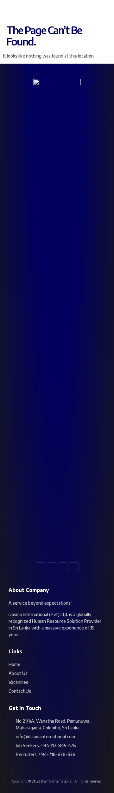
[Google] (74, 567)
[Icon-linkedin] (62, 567)
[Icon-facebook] (40, 567)
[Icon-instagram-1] (51, 567)
